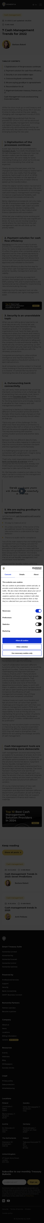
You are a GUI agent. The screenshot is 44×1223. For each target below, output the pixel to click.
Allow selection (22, 647)
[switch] (38, 617)
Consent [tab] (8, 574)
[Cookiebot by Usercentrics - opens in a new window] (32, 568)
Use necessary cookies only (22, 653)
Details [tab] (22, 574)
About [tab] (36, 574)
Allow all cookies (22, 640)
